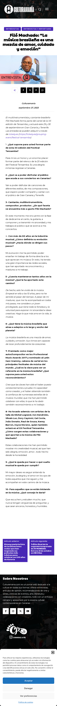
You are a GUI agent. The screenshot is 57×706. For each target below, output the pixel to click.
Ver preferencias (28, 696)
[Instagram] (13, 611)
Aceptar (28, 680)
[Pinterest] (36, 90)
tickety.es (13, 134)
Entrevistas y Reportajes (37, 29)
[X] (30, 90)
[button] (52, 652)
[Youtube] (28, 611)
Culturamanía (28, 103)
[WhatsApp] (42, 90)
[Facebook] (23, 90)
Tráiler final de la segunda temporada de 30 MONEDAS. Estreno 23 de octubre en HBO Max (41, 548)
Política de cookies (25, 702)
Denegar (28, 688)
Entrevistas (12, 29)
